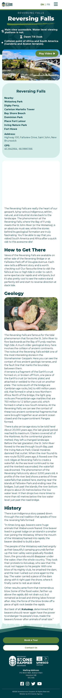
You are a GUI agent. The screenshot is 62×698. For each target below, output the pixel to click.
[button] (46, 53)
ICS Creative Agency (35, 694)
